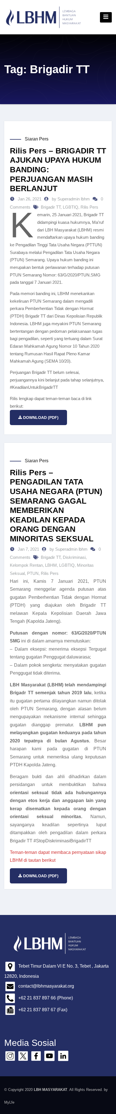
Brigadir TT (51, 207)
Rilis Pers (89, 207)
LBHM (51, 565)
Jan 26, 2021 (29, 199)
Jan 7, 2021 (28, 549)
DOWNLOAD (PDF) (41, 417)
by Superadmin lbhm (71, 199)
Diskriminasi (74, 557)
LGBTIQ (70, 207)
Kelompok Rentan (26, 565)
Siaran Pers (36, 139)
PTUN (33, 573)
